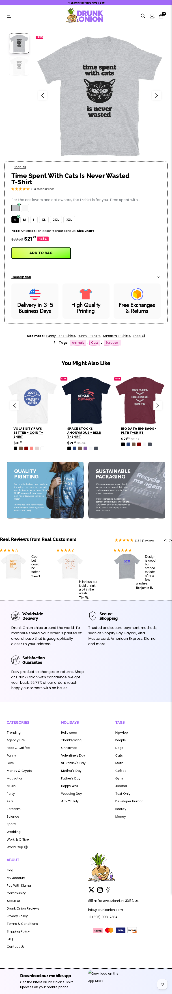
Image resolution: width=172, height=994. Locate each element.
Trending (14, 732)
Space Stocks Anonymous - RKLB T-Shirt (84, 432)
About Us (14, 901)
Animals (78, 342)
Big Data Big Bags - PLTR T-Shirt (139, 430)
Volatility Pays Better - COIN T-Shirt (28, 432)
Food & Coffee (18, 748)
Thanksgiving (71, 740)
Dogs (119, 748)
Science (13, 816)
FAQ (10, 939)
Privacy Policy (17, 916)
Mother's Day (71, 770)
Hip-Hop (121, 732)
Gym (119, 778)
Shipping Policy (18, 931)
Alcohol (121, 786)
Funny (11, 755)
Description (21, 277)
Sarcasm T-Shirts (116, 336)
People (120, 740)
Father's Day (70, 778)
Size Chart (85, 231)
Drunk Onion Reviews (23, 908)
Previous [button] (42, 95)
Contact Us (15, 946)
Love (10, 763)
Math (119, 763)
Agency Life (16, 740)
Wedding (14, 832)
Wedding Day (71, 793)
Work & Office (18, 839)
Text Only (122, 793)
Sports (12, 824)
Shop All (20, 167)
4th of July (70, 801)
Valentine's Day (73, 755)
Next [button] (156, 95)
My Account (16, 878)
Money (120, 816)
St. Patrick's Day (73, 763)
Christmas (69, 748)
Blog (10, 870)
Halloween (69, 732)
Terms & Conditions (22, 923)
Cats (95, 342)
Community (16, 893)
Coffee (121, 770)
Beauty (120, 809)
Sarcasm (112, 342)
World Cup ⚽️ (17, 847)
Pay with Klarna (19, 885)
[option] (99, 95)
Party (11, 793)
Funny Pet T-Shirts (60, 336)
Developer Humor (129, 801)
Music (11, 786)
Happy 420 (69, 786)
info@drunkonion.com (105, 910)
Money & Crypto (19, 770)
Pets (10, 801)
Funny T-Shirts (89, 336)
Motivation (15, 778)
